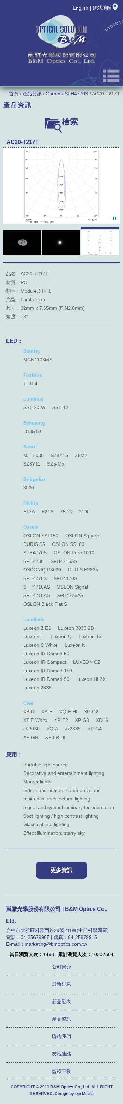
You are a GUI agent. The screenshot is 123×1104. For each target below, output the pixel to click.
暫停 (114, 218)
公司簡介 (61, 966)
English (80, 8)
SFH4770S (76, 93)
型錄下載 (61, 1071)
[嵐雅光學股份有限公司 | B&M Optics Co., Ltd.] (61, 64)
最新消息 (61, 984)
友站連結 (61, 1053)
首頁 (13, 93)
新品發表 (61, 1001)
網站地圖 (102, 8)
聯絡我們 (61, 1036)
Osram (53, 93)
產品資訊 (32, 93)
